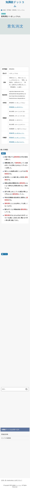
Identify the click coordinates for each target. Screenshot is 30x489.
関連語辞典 (4, 434)
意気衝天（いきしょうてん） (17, 137)
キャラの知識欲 (6, 438)
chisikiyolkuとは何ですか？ (14, 480)
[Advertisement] (15, 50)
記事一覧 (3, 480)
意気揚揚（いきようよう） (16, 142)
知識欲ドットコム (16, 485)
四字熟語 (3, 13)
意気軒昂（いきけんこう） (16, 133)
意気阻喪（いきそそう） (16, 107)
